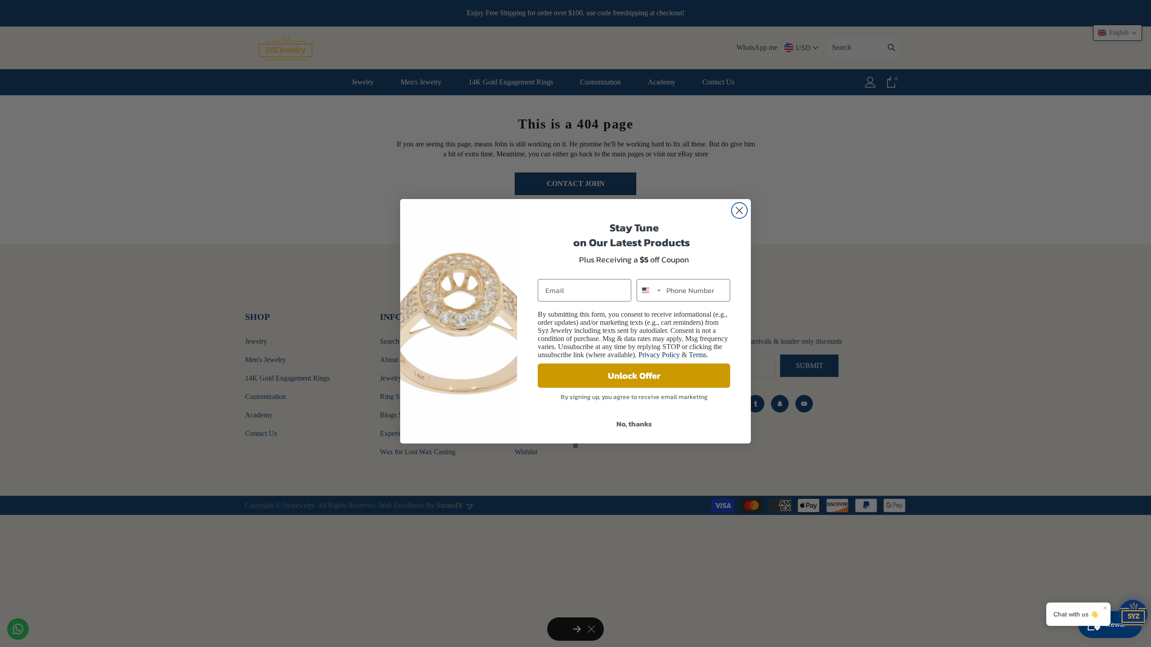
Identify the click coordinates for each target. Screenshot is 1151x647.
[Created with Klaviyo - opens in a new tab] (575, 445)
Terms (697, 355)
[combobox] (649, 290)
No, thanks (634, 423)
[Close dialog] (739, 210)
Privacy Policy (659, 355)
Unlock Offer (634, 375)
